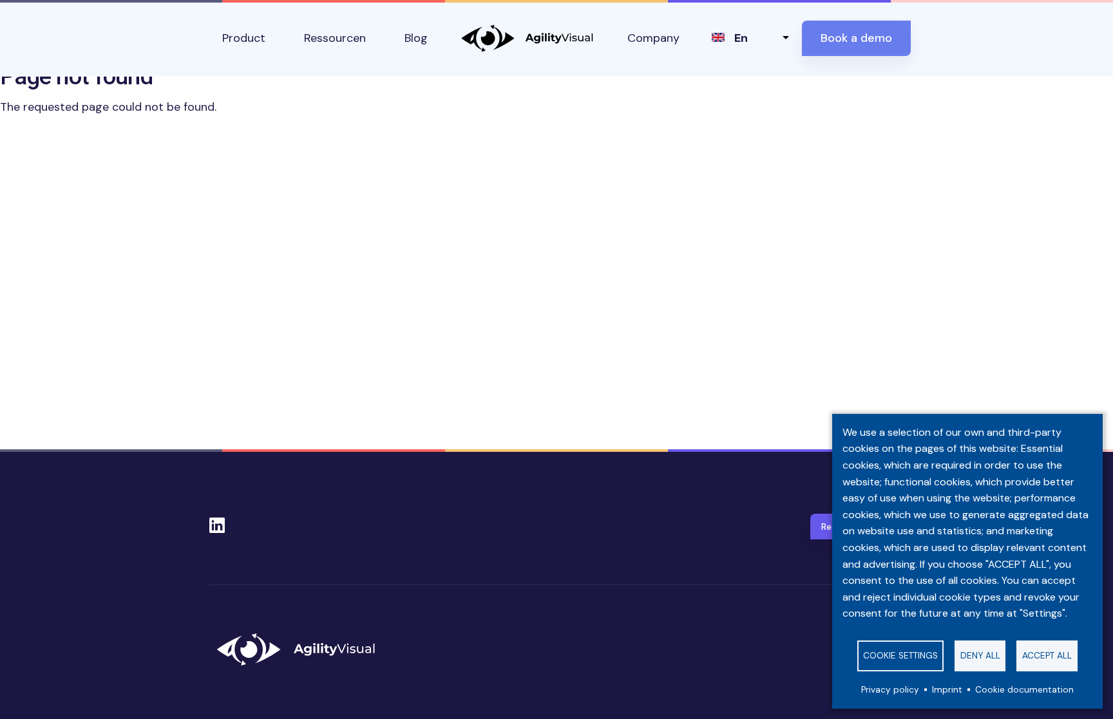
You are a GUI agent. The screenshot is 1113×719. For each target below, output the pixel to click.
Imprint (947, 689)
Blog (416, 38)
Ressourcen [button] (335, 38)
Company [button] (653, 38)
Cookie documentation (1024, 689)
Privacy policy (890, 689)
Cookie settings (900, 655)
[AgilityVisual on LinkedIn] (217, 521)
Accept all (1047, 655)
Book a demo (856, 38)
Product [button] (243, 38)
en (741, 38)
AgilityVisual (527, 38)
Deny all (980, 655)
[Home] (301, 649)
